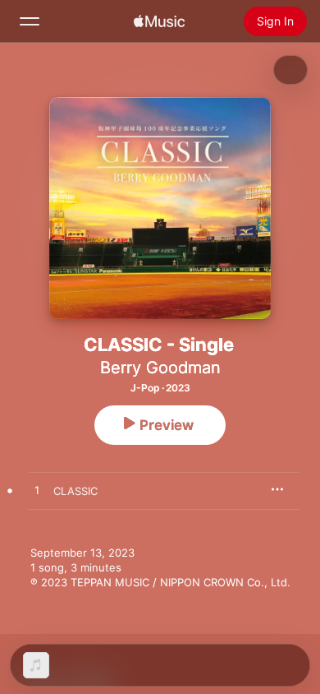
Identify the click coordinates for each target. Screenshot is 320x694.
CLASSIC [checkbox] (75, 490)
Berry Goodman (160, 367)
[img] (159, 21)
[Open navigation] (29, 21)
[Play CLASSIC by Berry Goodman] (37, 490)
